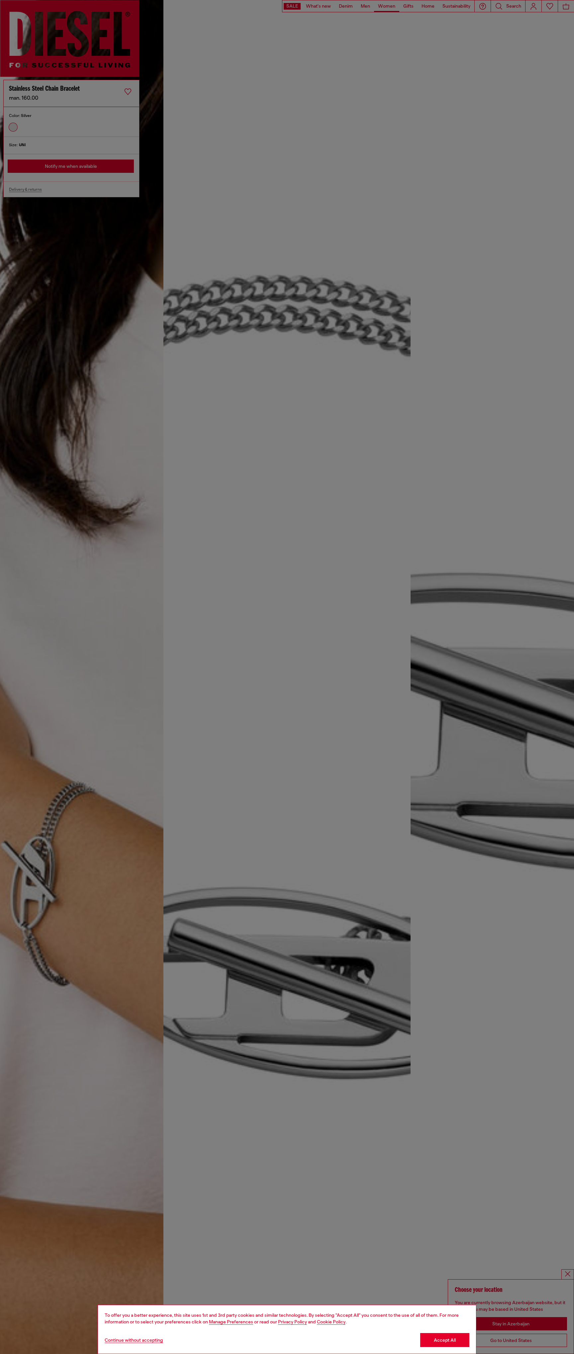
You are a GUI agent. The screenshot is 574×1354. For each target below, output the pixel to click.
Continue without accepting (134, 1340)
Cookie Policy (331, 1321)
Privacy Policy (292, 1321)
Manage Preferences (231, 1321)
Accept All (445, 1340)
